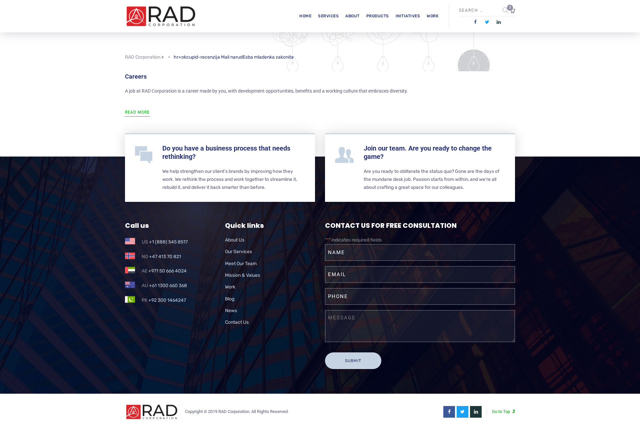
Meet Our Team (241, 263)
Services (328, 16)
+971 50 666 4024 (167, 271)
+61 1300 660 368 (168, 285)
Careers (136, 76)
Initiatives (408, 16)
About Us (234, 240)
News (231, 310)
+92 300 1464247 (167, 300)
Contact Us (237, 322)
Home (305, 16)
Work (433, 16)
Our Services (238, 251)
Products (377, 16)
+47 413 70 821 (165, 256)
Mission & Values (242, 275)
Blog (229, 299)
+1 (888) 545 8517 (168, 242)
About (352, 16)
